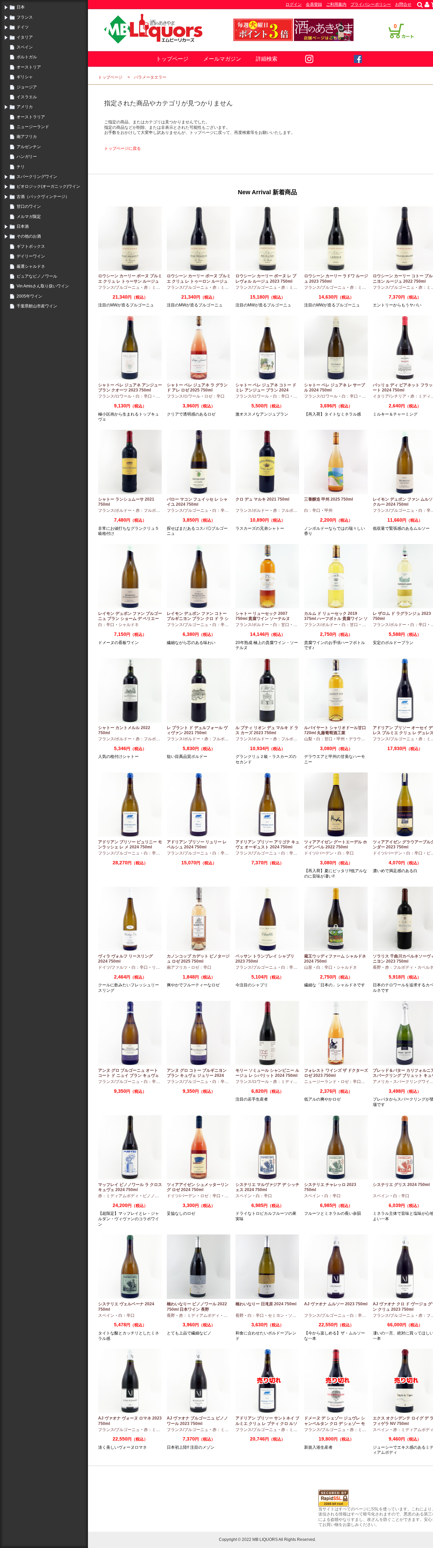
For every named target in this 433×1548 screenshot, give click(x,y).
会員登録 (314, 4)
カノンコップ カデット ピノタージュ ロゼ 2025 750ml (198, 959)
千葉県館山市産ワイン (37, 306)
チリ (21, 166)
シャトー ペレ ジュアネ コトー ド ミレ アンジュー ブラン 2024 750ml (265, 390)
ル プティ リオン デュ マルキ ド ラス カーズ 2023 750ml (266, 730)
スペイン (25, 47)
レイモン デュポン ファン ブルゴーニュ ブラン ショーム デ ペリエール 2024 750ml (130, 618)
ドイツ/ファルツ (113, 967)
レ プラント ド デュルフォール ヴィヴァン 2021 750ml (197, 730)
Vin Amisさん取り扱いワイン (43, 286)
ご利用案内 (336, 4)
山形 (308, 967)
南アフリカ (27, 136)
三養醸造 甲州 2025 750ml (328, 499)
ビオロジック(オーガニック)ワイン (48, 186)
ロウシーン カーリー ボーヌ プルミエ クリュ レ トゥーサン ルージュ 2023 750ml (130, 281)
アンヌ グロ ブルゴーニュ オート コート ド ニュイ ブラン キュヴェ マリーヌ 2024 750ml (128, 1075)
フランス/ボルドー (115, 510)
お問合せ (403, 4)
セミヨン (276, 1315)
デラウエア (359, 739)
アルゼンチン (29, 146)
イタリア (25, 37)
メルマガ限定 (29, 216)
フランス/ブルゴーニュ (119, 287)
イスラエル (27, 97)
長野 (377, 967)
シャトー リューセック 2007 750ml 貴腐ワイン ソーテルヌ (262, 616)
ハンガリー (27, 156)
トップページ (172, 59)
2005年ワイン (29, 296)
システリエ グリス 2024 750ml (401, 1184)
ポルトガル (27, 57)
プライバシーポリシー (370, 4)
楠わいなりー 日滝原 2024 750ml (265, 1304)
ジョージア (27, 87)
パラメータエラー (150, 77)
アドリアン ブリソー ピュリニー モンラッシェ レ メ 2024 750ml (130, 845)
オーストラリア (31, 117)
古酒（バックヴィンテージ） (43, 196)
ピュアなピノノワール (37, 276)
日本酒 (23, 226)
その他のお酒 (29, 236)
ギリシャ (25, 77)
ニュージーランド (33, 126)
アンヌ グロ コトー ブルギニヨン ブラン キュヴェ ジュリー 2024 (197, 1073)
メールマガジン (222, 59)
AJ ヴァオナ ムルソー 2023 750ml (335, 1304)
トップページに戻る (122, 148)
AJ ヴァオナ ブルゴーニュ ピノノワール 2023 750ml (197, 1421)
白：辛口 (144, 396)
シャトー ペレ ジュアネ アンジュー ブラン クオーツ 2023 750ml (130, 388)
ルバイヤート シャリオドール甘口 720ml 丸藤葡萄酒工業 (335, 730)
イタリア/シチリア (389, 396)
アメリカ (25, 106)
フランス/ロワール (115, 396)
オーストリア (29, 67)
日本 (21, 7)
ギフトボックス (31, 246)
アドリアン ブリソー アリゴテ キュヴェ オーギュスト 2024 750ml (267, 845)
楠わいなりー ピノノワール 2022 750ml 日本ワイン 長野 (197, 1307)
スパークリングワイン (37, 176)
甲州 (328, 510)
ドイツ (23, 27)
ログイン (294, 4)
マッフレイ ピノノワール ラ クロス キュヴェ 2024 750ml (130, 1187)
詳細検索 (266, 59)
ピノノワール (155, 1195)
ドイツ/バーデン (319, 853)
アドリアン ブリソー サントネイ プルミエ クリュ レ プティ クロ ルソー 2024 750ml (267, 1423)
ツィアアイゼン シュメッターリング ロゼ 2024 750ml (198, 1187)
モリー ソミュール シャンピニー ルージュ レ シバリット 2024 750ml (267, 1073)
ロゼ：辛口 (214, 396)
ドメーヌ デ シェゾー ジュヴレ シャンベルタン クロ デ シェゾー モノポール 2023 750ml (334, 1423)
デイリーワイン (31, 256)
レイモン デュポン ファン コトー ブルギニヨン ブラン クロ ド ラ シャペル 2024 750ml (198, 618)
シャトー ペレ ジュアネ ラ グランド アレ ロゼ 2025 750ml (197, 388)
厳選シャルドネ (31, 266)
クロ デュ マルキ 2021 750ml (262, 499)
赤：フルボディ (150, 510)
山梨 (308, 739)
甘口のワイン (29, 206)
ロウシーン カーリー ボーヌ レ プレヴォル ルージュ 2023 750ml (265, 279)
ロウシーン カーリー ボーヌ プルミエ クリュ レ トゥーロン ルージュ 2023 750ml (199, 281)
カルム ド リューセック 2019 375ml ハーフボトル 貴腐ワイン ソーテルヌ (336, 618)
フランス (25, 17)
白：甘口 (281, 624)
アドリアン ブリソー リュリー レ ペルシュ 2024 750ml (197, 845)
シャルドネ (128, 624)
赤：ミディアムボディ (293, 1081)
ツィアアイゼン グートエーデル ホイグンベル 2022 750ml (335, 845)
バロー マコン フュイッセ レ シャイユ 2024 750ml (197, 502)
